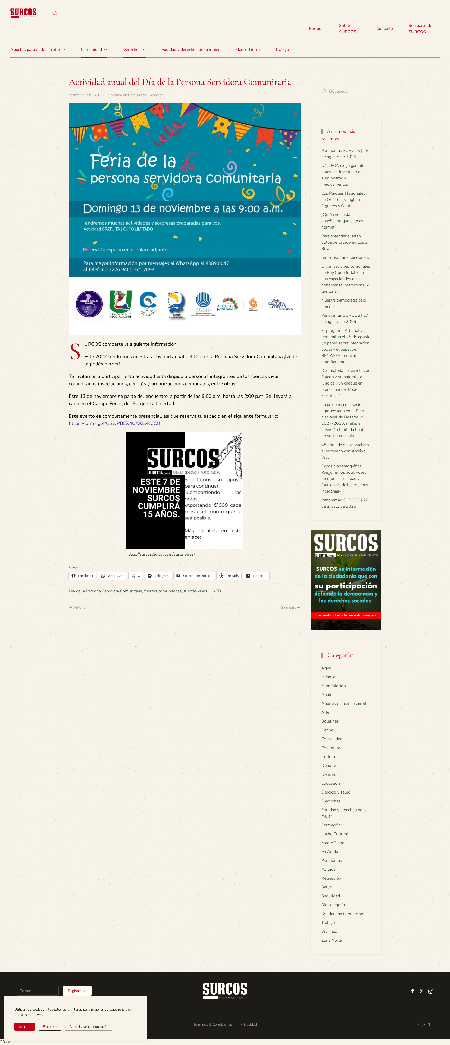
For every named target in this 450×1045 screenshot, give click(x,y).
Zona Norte (331, 940)
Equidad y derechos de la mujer (190, 49)
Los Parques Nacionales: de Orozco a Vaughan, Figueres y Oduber (343, 199)
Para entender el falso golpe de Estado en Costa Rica (344, 242)
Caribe (327, 730)
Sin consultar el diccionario (345, 257)
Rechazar (50, 1026)
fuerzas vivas (195, 591)
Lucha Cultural (334, 834)
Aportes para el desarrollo (345, 703)
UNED (215, 591)
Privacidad (248, 1024)
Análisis (328, 695)
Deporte (328, 765)
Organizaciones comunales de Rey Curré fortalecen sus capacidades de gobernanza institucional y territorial (345, 278)
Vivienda (329, 931)
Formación (331, 825)
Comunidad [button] (91, 49)
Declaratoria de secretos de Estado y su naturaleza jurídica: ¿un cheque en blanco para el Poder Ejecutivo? (345, 383)
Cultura (328, 757)
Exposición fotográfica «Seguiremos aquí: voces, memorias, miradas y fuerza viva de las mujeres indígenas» (344, 478)
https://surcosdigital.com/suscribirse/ (160, 554)
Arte (325, 712)
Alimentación (333, 686)
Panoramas (331, 860)
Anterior (80, 607)
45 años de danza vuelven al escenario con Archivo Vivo (345, 451)
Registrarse (77, 990)
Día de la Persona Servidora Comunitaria (105, 591)
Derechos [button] (132, 49)
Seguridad (330, 896)
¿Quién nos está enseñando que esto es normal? (342, 221)
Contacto (384, 29)
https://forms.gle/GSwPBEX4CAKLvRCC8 (114, 423)
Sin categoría (333, 905)
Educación (330, 783)
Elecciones (331, 801)
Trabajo (282, 49)
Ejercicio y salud (336, 792)
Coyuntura (330, 748)
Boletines (330, 721)
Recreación (331, 878)
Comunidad (137, 95)
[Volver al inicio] (23, 13)
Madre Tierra (247, 49)
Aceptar (24, 1026)
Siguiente (288, 607)
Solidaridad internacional (344, 914)
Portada (316, 29)
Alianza (328, 677)
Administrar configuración (88, 1026)
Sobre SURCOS (347, 29)
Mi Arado (329, 852)
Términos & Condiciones (212, 1024)
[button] (54, 13)
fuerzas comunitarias (163, 591)
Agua (326, 668)
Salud (326, 887)
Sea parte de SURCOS (420, 29)
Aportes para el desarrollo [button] (35, 49)
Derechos (156, 95)
